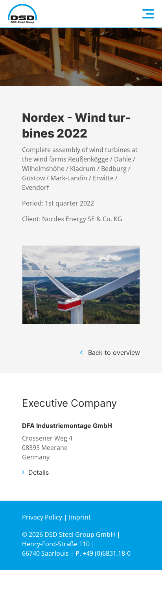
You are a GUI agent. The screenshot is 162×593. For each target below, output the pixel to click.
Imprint (80, 517)
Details (38, 472)
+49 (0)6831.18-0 (107, 553)
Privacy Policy (42, 517)
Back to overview (114, 352)
